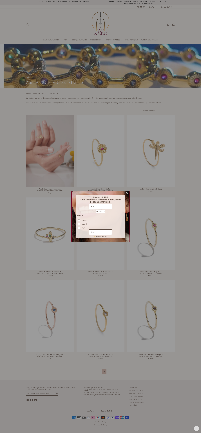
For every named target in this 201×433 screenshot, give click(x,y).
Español (84, 224)
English (84, 228)
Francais (84, 220)
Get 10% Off (100, 211)
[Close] (127, 193)
